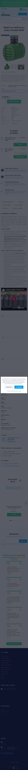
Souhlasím (19, 387)
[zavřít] (25, 379)
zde (20, 391)
